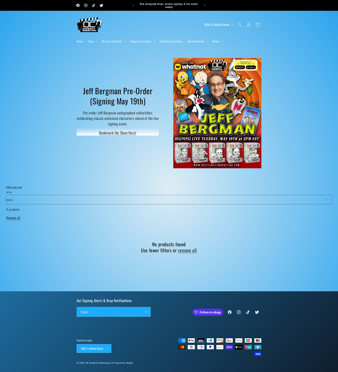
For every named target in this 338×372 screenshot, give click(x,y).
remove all (187, 250)
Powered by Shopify (123, 362)
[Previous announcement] (133, 5)
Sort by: (9, 192)
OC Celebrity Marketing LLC (99, 362)
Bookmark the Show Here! (118, 132)
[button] (92, 41)
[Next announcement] (204, 5)
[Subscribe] (145, 312)
